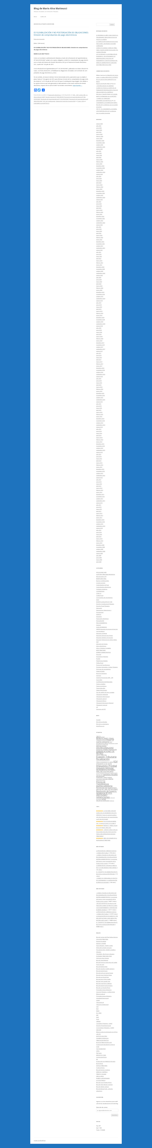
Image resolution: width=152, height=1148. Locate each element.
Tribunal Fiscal (100, 1002)
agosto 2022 (99, 225)
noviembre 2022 (100, 218)
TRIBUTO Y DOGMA (101, 1074)
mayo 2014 (99, 433)
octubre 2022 (99, 220)
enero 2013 (99, 467)
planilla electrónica (100, 780)
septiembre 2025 (100, 147)
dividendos (99, 750)
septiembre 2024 (100, 172)
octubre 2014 (99, 423)
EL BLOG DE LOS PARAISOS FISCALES (105, 1061)
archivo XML (82, 95)
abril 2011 (98, 511)
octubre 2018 (99, 322)
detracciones (101, 746)
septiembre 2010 (100, 526)
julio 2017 (98, 353)
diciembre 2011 (100, 494)
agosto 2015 (99, 402)
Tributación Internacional (103, 696)
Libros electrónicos (101, 646)
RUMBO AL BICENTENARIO (103, 1078)
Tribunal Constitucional (102, 1004)
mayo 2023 (99, 206)
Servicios (98, 675)
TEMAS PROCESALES (101, 690)
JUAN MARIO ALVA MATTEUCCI (41, 103)
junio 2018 (99, 330)
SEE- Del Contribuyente (49, 101)
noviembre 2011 (100, 496)
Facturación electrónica (54, 95)
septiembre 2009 (100, 551)
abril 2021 (98, 258)
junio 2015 (99, 406)
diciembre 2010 (100, 520)
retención (112, 797)
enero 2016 (99, 391)
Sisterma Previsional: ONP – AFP (104, 677)
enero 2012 (99, 492)
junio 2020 (99, 279)
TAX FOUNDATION (101, 1049)
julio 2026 (98, 126)
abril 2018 (98, 334)
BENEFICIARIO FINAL (101, 578)
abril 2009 (98, 562)
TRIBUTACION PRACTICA (102, 1040)
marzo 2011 (99, 513)
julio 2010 (98, 530)
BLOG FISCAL (99, 1063)
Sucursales (99, 680)
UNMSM (98, 1021)
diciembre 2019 (100, 292)
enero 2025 (99, 164)
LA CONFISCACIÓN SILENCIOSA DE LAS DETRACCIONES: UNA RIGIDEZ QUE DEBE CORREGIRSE (107, 44)
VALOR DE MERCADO (103, 801)
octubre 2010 (99, 524)
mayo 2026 (99, 130)
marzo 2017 (99, 362)
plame (110, 779)
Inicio (35, 16)
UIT (97, 707)
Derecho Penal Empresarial (103, 1025)
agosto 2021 (99, 250)
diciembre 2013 (100, 444)
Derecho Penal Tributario (103, 606)
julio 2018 (98, 328)
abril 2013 (98, 461)
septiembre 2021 (100, 248)
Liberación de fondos (102, 644)
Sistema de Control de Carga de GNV (65, 101)
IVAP (97, 642)
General (98, 625)
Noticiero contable (101, 943)
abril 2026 (98, 132)
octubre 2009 (99, 549)
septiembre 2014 (100, 425)
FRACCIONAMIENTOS (101, 623)
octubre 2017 (99, 347)
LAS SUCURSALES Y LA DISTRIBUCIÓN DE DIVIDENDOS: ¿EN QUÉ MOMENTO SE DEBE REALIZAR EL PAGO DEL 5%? (106, 56)
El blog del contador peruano (104, 948)
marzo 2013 (99, 463)
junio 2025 (99, 153)
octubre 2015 (99, 397)
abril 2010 (98, 536)
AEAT (97, 1017)
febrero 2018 (99, 338)
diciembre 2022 (100, 216)
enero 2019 (99, 315)
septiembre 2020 (100, 273)
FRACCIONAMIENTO (102, 762)
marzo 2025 (99, 159)
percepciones (100, 776)
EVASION (104, 755)
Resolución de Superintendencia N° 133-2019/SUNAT (55, 99)
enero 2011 (99, 517)
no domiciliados (113, 773)
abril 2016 (98, 385)
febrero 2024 (99, 187)
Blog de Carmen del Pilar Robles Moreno (107, 937)
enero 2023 (99, 214)
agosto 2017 (99, 351)
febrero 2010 (99, 541)
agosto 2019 (99, 300)
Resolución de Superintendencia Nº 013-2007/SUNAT (106, 793)
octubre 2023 (99, 195)
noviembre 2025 (100, 142)
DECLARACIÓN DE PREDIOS (102, 743)
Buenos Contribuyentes (102, 581)
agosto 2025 (99, 149)
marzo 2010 (99, 538)
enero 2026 (99, 138)
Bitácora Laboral (100, 994)
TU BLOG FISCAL (100, 1068)
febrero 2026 (99, 136)
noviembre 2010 (100, 522)
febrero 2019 (99, 313)
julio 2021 (98, 252)
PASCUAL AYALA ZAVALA (102, 958)
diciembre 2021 (100, 241)
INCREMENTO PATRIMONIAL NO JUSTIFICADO (106, 771)
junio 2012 (99, 482)
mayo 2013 (99, 458)
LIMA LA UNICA (100, 1076)
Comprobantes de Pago (102, 585)
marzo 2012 (99, 488)
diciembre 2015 (100, 393)
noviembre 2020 (100, 269)
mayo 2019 (99, 307)
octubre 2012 (99, 473)
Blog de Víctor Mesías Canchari (104, 1084)
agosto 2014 (99, 427)
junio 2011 (99, 507)
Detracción (99, 608)
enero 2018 (99, 340)
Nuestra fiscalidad (101, 941)
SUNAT (98, 1000)
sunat (104, 799)
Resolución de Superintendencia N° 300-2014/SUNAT (107, 789)
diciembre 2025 (100, 140)
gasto (111, 762)
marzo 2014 (99, 437)
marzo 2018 (99, 336)
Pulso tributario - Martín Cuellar (104, 945)
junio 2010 (99, 532)
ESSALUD (98, 755)
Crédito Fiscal (99, 595)
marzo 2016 (99, 387)
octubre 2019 (99, 296)
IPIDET (97, 1011)
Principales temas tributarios (104, 990)
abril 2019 (98, 309)
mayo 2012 (99, 484)
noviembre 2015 (100, 395)
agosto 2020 (99, 275)
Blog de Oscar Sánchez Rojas (104, 975)
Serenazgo (98, 799)
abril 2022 (98, 233)
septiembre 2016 (100, 374)
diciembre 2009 (100, 545)
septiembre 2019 (100, 298)
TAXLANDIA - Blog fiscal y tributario (105, 954)
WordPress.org (100, 726)
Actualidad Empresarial (102, 998)
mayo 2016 (99, 383)
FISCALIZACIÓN (100, 621)
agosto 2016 (99, 376)
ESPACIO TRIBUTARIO (101, 1065)
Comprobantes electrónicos (103, 587)
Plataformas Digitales (102, 661)
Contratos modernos (101, 589)
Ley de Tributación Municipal (103, 773)
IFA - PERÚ (98, 1013)
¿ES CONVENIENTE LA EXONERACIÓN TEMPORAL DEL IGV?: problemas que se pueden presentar (106, 111)
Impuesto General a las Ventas (104, 635)
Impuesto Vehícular (105, 768)
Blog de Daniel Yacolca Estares (104, 985)
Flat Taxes (99, 1053)
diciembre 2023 (100, 191)
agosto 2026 (99, 124)
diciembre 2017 (100, 343)
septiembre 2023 (100, 197)
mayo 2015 (99, 408)
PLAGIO (98, 659)
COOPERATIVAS (100, 591)
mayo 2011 (99, 509)
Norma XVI (99, 775)
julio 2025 (98, 151)
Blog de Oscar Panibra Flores (104, 1082)
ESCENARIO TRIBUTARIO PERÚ (104, 956)
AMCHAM (98, 1030)
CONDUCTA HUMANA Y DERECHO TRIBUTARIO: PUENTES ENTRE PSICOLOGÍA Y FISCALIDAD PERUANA (107, 50)
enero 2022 (99, 239)
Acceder (98, 720)
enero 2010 (99, 543)
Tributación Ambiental (102, 694)
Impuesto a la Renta (101, 633)
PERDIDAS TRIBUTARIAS (104, 777)
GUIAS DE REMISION (101, 627)
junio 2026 (99, 128)
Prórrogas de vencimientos (103, 669)
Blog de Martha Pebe (101, 966)
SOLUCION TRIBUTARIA (102, 939)
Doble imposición (110, 749)
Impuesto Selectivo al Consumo (104, 637)
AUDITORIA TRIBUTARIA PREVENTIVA (105, 574)
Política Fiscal (99, 663)
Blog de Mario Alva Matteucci (50, 8)
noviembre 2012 (100, 471)
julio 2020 (98, 277)
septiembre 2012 (100, 475)
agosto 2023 (99, 199)
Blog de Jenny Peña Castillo (103, 979)
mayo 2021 (99, 256)
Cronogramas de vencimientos (104, 597)
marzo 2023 (99, 210)
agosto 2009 (99, 553)
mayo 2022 (99, 231)
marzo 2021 (99, 260)
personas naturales (102, 779)
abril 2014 (98, 435)
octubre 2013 (99, 448)
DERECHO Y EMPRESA (101, 1072)
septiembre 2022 (100, 223)
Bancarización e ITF (101, 576)
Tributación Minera (101, 701)
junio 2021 (99, 254)
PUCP (97, 1019)
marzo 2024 (99, 185)
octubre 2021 (99, 246)
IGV (115, 761)
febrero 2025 (99, 161)
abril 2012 (98, 486)
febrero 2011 (99, 515)
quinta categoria (104, 785)
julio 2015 (98, 404)
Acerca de (43, 16)
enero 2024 (99, 189)
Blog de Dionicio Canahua (103, 1070)
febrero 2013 (99, 465)
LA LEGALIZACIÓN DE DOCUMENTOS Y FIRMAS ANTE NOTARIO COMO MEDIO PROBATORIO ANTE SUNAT (107, 918)
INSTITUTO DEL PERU (101, 1036)
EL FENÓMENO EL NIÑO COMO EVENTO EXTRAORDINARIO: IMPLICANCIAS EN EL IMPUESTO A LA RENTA (107, 37)
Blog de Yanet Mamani (102, 960)
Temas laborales (100, 688)
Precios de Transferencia (103, 665)
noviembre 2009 (100, 547)
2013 (98, 736)
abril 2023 (98, 208)
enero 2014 (99, 442)
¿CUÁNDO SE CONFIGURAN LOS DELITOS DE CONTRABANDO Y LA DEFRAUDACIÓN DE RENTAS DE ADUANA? (106, 880)
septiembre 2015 (100, 399)
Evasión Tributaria (106, 756)
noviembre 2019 (100, 294)
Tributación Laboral (101, 699)
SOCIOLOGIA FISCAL (101, 1057)
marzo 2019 (99, 311)
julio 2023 (98, 201)
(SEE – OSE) (76, 95)
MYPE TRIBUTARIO (101, 650)
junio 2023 (99, 204)
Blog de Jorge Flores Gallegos (104, 983)
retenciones (103, 797)
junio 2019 (99, 305)
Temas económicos (101, 686)
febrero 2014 (99, 439)
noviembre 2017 (100, 345)
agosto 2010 (99, 528)
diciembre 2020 (100, 267)
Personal (98, 654)
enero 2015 (99, 416)
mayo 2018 (99, 332)
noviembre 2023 (100, 193)
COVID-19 (98, 593)
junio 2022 (99, 229)
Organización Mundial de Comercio (105, 1044)
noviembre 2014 (100, 421)
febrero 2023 (99, 212)
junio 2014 (99, 431)
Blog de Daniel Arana (101, 971)
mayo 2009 (99, 560)
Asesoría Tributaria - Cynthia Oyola (105, 992)
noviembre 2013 (100, 446)
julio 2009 (98, 555)
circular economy (100, 583)
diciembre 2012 (100, 469)
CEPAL (97, 1051)
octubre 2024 (99, 170)
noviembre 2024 (100, 168)
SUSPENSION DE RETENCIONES (104, 682)
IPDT (97, 1009)
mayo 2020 (99, 282)
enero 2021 (99, 265)
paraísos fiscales (110, 774)
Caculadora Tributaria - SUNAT (104, 1023)
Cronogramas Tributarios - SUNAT (105, 1028)
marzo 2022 (99, 235)
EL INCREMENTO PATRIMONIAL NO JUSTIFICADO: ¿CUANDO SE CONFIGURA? (107, 96)
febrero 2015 (99, 414)
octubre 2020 (99, 271)
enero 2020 (99, 290)
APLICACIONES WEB (101, 572)
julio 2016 (98, 378)
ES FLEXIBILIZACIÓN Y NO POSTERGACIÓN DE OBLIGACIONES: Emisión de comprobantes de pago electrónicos (61, 33)
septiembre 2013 (100, 450)
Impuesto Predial (106, 766)
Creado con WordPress (39, 1140)
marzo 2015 (99, 412)
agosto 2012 (99, 477)
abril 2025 (98, 157)
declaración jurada (113, 743)
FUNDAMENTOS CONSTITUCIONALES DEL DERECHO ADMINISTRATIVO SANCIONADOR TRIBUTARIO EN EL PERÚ (106, 63)
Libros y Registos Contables (103, 648)
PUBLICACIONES (100, 671)
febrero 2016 (99, 389)
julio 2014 (98, 429)
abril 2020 (98, 284)
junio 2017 (99, 355)
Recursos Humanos (101, 673)
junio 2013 (99, 456)
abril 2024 (98, 183)
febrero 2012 (99, 490)
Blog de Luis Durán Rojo (102, 977)
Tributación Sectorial (101, 705)
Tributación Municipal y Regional (104, 703)
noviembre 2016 (100, 370)
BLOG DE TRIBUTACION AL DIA (104, 1042)
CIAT (97, 1006)
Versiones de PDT (101, 709)
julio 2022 (98, 227)
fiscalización (103, 759)
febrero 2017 (99, 364)
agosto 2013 (99, 452)
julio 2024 (98, 176)
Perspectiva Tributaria (102, 656)
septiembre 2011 (100, 501)
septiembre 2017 (100, 349)
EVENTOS (98, 614)
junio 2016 (99, 380)
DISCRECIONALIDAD (105, 747)
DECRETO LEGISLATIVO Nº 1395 (104, 602)
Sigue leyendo (77, 85)
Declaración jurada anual (102, 744)
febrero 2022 (99, 237)
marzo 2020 (99, 286)
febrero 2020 (99, 288)
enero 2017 (99, 366)
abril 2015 (98, 410)
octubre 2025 (99, 145)
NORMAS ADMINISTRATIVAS (103, 652)
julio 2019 (98, 303)
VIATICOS (112, 800)
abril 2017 (98, 359)
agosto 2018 (99, 326)
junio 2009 (99, 557)
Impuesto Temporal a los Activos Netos (106, 640)
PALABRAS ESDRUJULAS (102, 1038)
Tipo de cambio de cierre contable (105, 692)
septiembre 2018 (100, 324)
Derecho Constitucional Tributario (105, 604)
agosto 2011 (99, 503)
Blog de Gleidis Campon (102, 1087)
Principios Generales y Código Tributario (107, 667)
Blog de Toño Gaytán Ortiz (103, 981)
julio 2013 (98, 454)
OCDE (97, 1047)
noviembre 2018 (100, 319)
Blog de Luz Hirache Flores (103, 988)
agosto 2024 (99, 174)
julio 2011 (98, 505)
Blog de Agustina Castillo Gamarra (105, 969)
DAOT (97, 600)
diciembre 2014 (100, 418)
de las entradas (101, 722)
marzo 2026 (99, 134)
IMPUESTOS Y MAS (101, 1055)
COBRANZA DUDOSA (101, 740)
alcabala (103, 737)
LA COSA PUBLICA (100, 1080)
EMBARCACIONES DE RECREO (105, 752)
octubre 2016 (99, 372)
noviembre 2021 (100, 244)
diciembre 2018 (100, 317)
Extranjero (99, 616)
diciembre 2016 (100, 368)
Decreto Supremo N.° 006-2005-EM (55, 97)
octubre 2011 (99, 498)
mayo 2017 (99, 357)
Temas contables (100, 684)
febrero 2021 (99, 263)
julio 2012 (98, 479)
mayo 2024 (99, 180)
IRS (97, 1059)
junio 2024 (99, 178)
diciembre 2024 (100, 166)
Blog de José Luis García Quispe (104, 973)
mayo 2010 (99, 534)
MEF (97, 1015)
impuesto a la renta (104, 764)
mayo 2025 (99, 155)
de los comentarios (102, 724)
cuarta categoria (102, 742)
